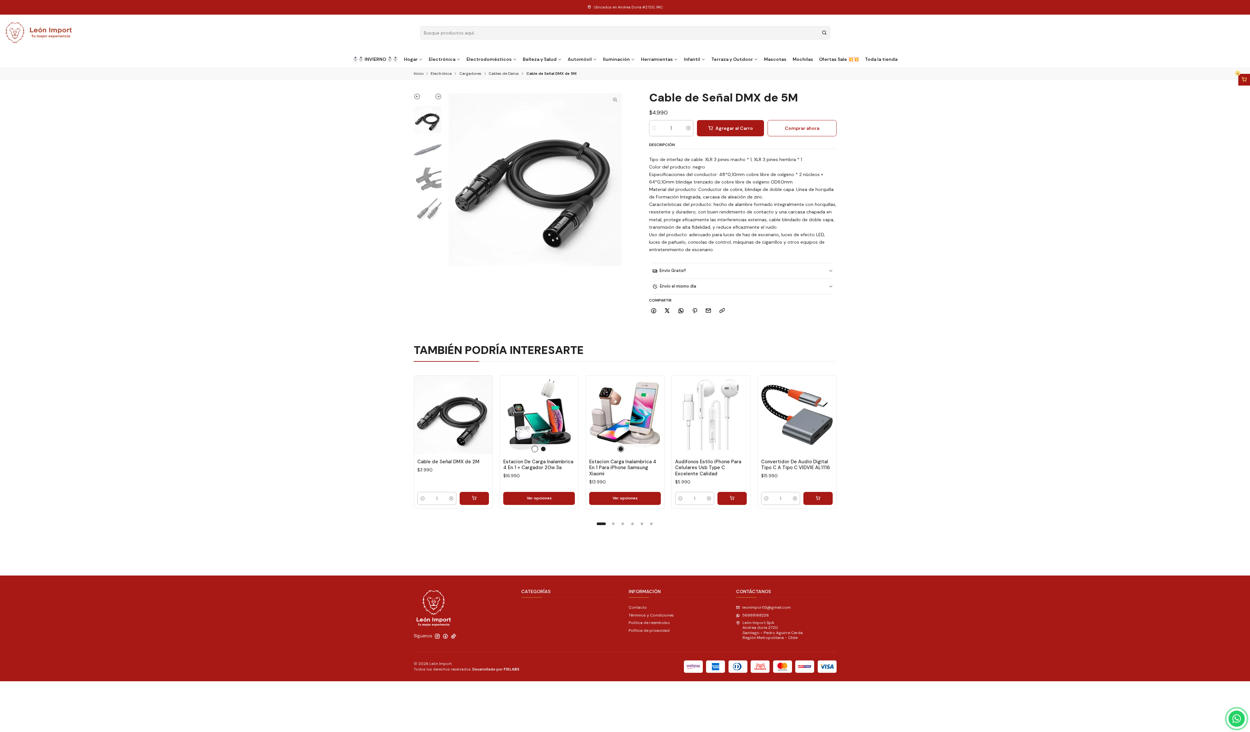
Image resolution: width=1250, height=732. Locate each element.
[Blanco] (535, 449)
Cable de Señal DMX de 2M (448, 461)
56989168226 (755, 615)
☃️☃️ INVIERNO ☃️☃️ (375, 59)
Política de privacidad (649, 630)
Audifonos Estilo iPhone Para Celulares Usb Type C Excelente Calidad (708, 467)
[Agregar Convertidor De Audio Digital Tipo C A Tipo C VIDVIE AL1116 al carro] (818, 498)
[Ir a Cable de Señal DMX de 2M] (453, 415)
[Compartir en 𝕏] (667, 311)
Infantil (692, 59)
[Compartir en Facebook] (654, 311)
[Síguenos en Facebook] (445, 636)
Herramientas (657, 59)
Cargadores (470, 74)
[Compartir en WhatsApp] (681, 311)
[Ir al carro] (1244, 80)
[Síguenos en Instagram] (437, 636)
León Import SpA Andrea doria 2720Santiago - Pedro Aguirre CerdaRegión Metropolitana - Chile (773, 630)
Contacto (638, 607)
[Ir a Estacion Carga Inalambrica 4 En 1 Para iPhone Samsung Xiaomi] (625, 415)
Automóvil (580, 59)
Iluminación (616, 59)
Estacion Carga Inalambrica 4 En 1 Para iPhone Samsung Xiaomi (622, 467)
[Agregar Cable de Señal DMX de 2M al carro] (474, 498)
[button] (601, 524)
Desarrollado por (495, 669)
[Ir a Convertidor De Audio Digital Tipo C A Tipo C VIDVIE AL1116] (797, 415)
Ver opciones (539, 498)
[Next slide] (435, 98)
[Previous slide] (421, 98)
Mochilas (803, 59)
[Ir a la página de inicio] (39, 32)
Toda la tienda (881, 59)
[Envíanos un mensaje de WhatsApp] (1237, 719)
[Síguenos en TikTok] (453, 636)
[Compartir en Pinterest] (695, 311)
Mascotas (775, 59)
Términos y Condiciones (651, 615)
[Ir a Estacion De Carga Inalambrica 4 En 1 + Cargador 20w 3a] (539, 415)
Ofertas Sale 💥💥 (839, 59)
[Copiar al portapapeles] (722, 311)
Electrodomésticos (489, 59)
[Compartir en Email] (708, 311)
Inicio (419, 74)
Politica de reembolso (649, 622)
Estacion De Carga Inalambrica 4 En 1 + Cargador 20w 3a (538, 464)
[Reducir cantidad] (654, 128)
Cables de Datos (504, 74)
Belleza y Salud (540, 59)
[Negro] (543, 449)
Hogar (411, 59)
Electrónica (442, 59)
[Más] (482, 415)
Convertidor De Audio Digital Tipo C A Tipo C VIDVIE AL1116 (795, 464)
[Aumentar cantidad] (688, 128)
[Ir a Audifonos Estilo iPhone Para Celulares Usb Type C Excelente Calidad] (711, 415)
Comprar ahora (802, 128)
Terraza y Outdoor (732, 59)
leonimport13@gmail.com (766, 607)
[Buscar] (824, 32)
